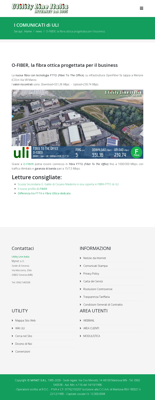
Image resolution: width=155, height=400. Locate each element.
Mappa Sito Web (25, 320)
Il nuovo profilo (32, 189)
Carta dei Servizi (93, 281)
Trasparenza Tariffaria (96, 297)
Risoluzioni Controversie (97, 289)
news (39, 31)
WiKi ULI (20, 328)
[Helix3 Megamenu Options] (141, 8)
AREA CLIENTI (91, 328)
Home (28, 31)
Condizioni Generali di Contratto (103, 304)
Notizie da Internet (94, 258)
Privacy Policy (91, 273)
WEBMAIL (89, 320)
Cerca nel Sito (23, 336)
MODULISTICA (91, 336)
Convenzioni (22, 351)
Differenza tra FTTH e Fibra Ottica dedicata (44, 193)
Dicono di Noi (23, 344)
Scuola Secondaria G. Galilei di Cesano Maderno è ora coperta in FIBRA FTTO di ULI (68, 184)
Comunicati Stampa (95, 266)
